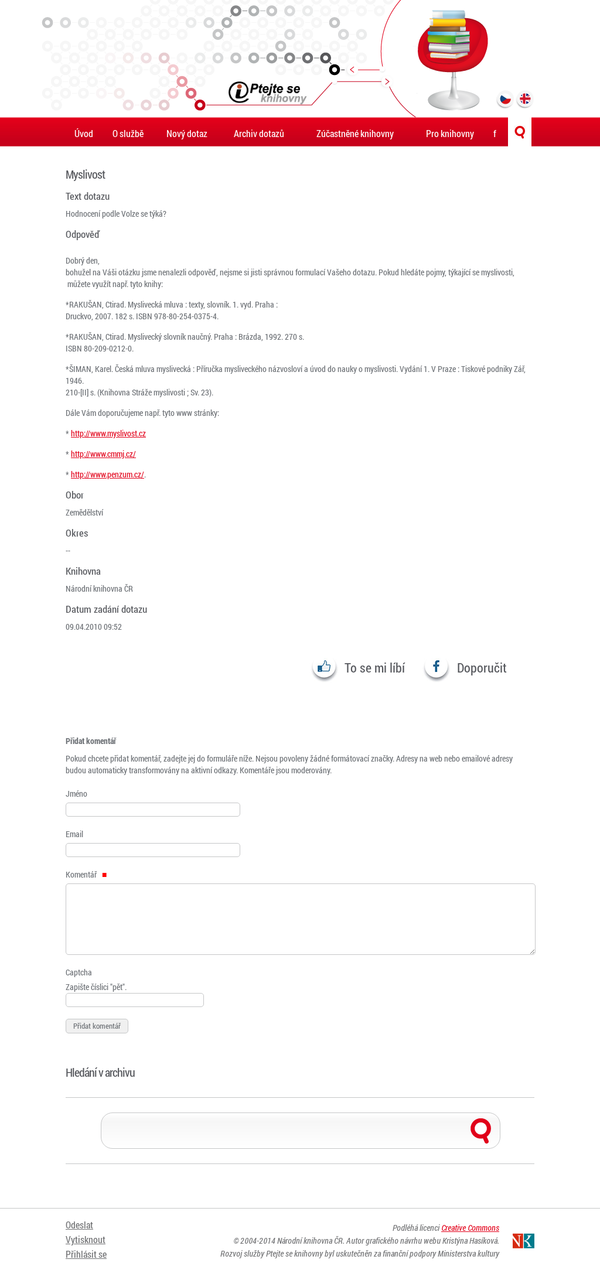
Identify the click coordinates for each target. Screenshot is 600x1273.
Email (74, 833)
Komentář (82, 874)
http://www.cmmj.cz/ (103, 453)
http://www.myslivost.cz (108, 433)
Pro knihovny (450, 133)
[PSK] (300, 58)
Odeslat (79, 1225)
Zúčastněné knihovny (355, 133)
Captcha (79, 972)
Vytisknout (85, 1239)
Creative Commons (470, 1227)
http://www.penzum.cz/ (107, 474)
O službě (128, 133)
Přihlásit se (86, 1254)
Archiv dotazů (259, 133)
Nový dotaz (186, 133)
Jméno (76, 793)
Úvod (83, 133)
